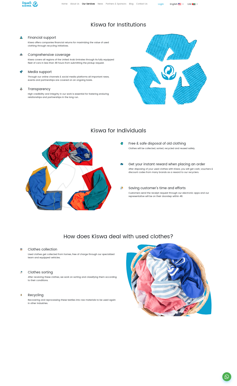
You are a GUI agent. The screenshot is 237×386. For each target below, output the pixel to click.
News (100, 4)
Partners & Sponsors (116, 4)
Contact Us (141, 4)
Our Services (88, 4)
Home (64, 4)
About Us (74, 4)
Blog (131, 4)
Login (161, 4)
